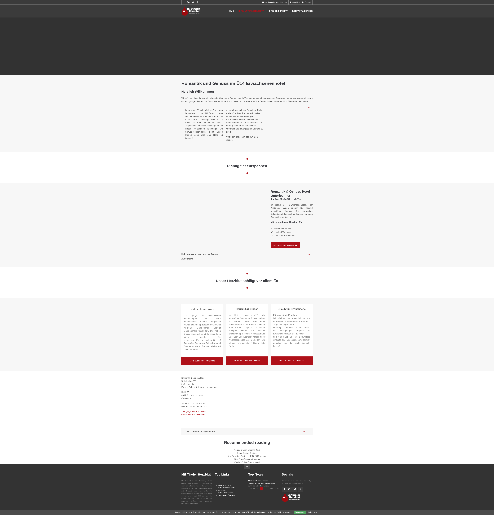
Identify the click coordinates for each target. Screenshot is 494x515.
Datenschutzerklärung (226, 493)
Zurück (252, 489)
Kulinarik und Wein (202, 309)
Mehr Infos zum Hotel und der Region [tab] (199, 254)
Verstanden (299, 512)
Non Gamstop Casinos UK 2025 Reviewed (247, 456)
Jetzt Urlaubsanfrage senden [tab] (201, 431)
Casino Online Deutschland (247, 462)
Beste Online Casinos (247, 453)
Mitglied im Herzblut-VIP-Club (285, 245)
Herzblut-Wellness (247, 309)
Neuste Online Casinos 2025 (247, 450)
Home (231, 11)
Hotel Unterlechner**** (251, 11)
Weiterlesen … (313, 512)
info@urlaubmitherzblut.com (275, 2)
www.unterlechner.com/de (193, 415)
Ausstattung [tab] (187, 259)
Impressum (222, 490)
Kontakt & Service (302, 11)
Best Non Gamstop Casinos (247, 459)
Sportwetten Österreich (226, 495)
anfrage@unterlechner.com (193, 411)
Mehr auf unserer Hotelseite (202, 361)
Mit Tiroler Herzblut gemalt (258, 481)
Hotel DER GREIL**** (278, 11)
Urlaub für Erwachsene (292, 309)
